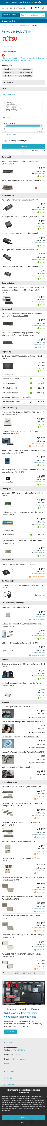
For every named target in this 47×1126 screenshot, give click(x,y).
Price (9, 118)
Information (11, 1071)
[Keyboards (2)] (23, 107)
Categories (11, 94)
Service (9, 1078)
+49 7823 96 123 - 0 (17, 1050)
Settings (23, 1123)
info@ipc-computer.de (18, 1059)
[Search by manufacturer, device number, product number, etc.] (43, 15)
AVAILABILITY (12, 135)
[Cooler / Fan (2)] (23, 105)
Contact (10, 1042)
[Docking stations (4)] (23, 109)
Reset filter (23, 146)
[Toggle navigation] (3, 7)
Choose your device (9, 21)
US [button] (36, 8)
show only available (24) (18, 141)
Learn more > (10, 1032)
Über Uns (10, 1085)
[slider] (5, 126)
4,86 (21, 2)
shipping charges (40, 173)
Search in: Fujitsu (9, 15)
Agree (23, 1117)
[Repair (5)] (23, 103)
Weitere (10, 82)
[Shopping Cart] (42, 8)
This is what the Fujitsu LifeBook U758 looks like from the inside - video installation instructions (23, 59)
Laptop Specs (12, 46)
